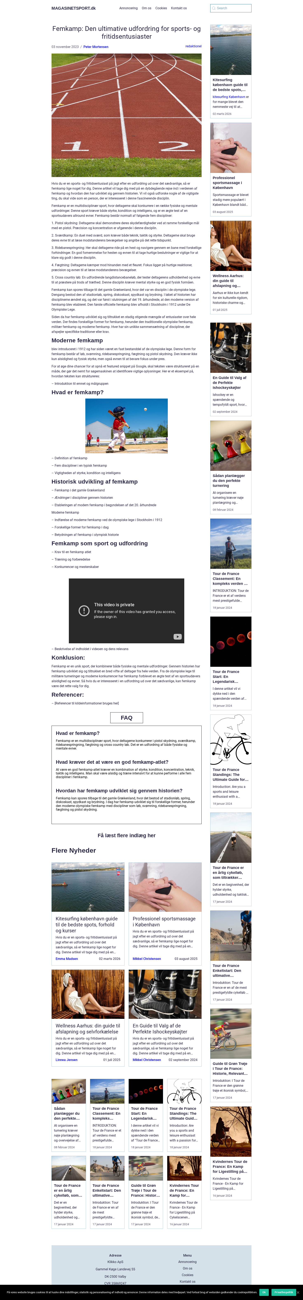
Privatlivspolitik (284, 1292)
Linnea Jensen (67, 1060)
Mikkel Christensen (147, 959)
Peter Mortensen (95, 47)
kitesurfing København (229, 97)
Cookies (161, 8)
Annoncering (128, 8)
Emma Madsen (67, 959)
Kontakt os (179, 8)
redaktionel (194, 46)
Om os (146, 8)
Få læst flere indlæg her (127, 835)
